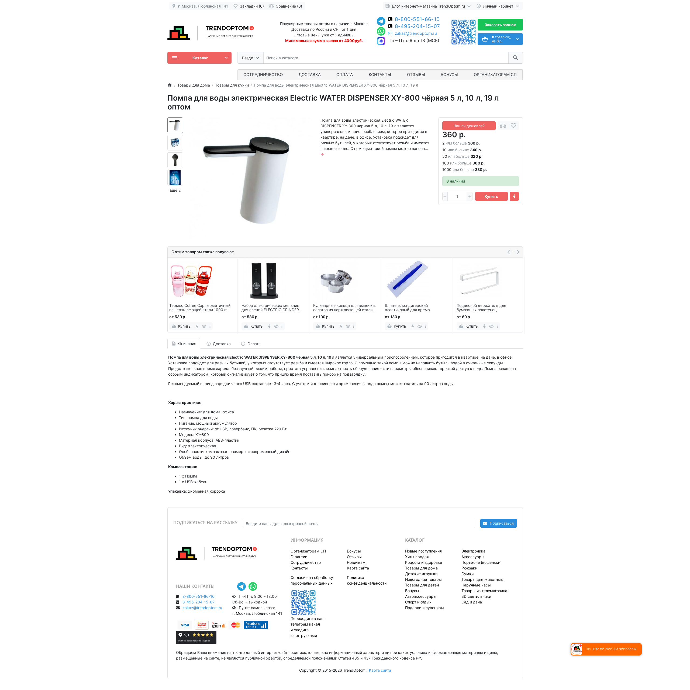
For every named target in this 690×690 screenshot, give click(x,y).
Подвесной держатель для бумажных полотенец (481, 307)
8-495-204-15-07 (417, 26)
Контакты (380, 74)
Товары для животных (482, 579)
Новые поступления (423, 551)
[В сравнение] (503, 125)
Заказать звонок (500, 24)
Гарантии (299, 556)
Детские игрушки (421, 573)
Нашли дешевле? (469, 125)
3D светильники (476, 596)
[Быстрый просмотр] (204, 326)
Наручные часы (476, 585)
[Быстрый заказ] (514, 196)
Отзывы (416, 74)
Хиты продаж (417, 556)
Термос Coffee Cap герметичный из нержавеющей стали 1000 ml (199, 307)
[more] (210, 326)
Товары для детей (422, 585)
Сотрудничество (306, 562)
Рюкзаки (469, 568)
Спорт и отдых (418, 602)
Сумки (467, 573)
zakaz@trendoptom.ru (416, 33)
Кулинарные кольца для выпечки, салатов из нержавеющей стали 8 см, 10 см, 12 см (344, 308)
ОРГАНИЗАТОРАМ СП (495, 74)
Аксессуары (472, 556)
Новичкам (356, 562)
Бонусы (449, 74)
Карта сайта (358, 568)
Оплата (344, 74)
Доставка (310, 74)
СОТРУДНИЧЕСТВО (263, 74)
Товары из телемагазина (484, 590)
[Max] (381, 41)
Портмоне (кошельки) (481, 562)
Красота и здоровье (423, 562)
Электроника (473, 551)
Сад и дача (471, 602)
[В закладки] (513, 125)
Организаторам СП (308, 551)
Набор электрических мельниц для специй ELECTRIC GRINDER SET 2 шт (270, 308)
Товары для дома (421, 568)
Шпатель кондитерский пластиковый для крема (407, 307)
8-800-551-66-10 (417, 19)
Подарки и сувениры (424, 607)
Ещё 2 (175, 190)
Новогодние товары (423, 579)
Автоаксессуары (420, 596)
